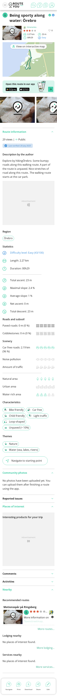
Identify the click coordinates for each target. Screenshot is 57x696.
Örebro (8, 238)
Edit (48, 689)
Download (28, 689)
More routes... (46, 629)
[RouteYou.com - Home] (16, 5)
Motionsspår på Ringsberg (19, 607)
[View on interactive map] (28, 74)
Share (38, 689)
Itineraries (31, 27)
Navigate (9, 689)
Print (19, 689)
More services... (45, 667)
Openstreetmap (33, 621)
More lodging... (45, 648)
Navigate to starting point (26, 460)
